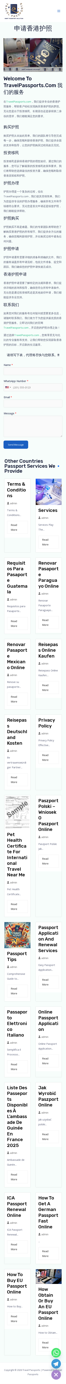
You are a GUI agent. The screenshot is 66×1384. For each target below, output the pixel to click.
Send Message (16, 444)
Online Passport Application (48, 1020)
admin (13, 503)
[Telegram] (56, 1364)
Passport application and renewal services (48, 939)
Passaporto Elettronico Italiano (17, 1023)
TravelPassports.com (18, 101)
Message (10, 413)
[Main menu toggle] (58, 11)
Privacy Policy (46, 723)
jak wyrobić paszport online (48, 1096)
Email (8, 397)
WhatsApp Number (16, 381)
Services (47, 510)
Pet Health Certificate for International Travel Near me (17, 855)
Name (8, 365)
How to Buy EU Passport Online (17, 1283)
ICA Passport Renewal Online (17, 1206)
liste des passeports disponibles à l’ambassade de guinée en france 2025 (17, 1116)
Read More (14, 527)
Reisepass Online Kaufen (48, 650)
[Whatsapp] (56, 1353)
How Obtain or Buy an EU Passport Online (48, 1304)
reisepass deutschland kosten (17, 731)
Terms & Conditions (16, 489)
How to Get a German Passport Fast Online (48, 1212)
